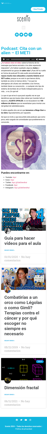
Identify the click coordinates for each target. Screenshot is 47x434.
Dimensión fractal (21, 387)
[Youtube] (26, 35)
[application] (23, 59)
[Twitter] (21, 35)
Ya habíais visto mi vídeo (11, 63)
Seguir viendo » (9, 250)
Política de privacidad (23, 429)
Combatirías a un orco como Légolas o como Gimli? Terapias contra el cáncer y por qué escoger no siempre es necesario (23, 315)
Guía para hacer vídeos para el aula (22, 241)
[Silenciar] (37, 59)
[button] (23, 27)
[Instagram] (30, 35)
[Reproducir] (4, 59)
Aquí (14, 177)
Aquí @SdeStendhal (19, 182)
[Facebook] (17, 35)
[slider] (42, 59)
